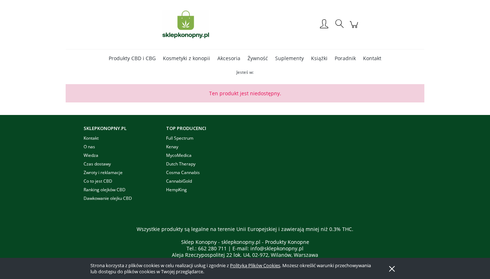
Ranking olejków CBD (105, 190)
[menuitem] (132, 58)
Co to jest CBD (98, 181)
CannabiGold (179, 181)
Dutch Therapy (180, 164)
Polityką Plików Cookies (255, 265)
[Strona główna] (186, 24)
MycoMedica (179, 155)
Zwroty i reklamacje (103, 172)
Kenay (172, 147)
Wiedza (91, 155)
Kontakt (91, 138)
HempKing (176, 190)
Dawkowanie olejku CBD (108, 198)
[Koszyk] (355, 28)
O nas (89, 147)
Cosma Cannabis (183, 172)
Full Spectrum (179, 138)
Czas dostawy (97, 164)
